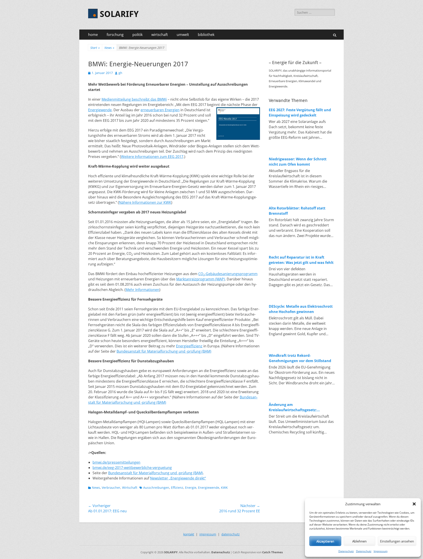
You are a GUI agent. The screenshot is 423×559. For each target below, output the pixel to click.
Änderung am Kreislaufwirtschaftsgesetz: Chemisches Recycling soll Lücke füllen (297, 407)
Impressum (381, 551)
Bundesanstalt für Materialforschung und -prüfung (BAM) (164, 351)
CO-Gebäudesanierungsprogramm (228, 273)
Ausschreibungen (156, 487)
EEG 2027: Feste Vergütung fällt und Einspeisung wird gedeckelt (300, 112)
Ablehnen (359, 541)
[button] (414, 504)
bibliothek (206, 34)
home (93, 34)
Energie (190, 487)
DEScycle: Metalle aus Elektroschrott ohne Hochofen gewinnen (301, 309)
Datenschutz (346, 551)
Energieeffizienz (189, 346)
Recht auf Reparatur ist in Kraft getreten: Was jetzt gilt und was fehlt (301, 260)
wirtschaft (159, 34)
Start (95, 48)
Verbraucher (111, 487)
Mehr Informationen (142, 289)
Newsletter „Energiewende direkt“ (178, 478)
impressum (207, 534)
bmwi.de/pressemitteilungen (116, 462)
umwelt (183, 34)
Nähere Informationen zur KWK (145, 202)
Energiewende (100, 109)
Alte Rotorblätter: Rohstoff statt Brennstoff (297, 211)
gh (120, 73)
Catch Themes (272, 552)
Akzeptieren (325, 541)
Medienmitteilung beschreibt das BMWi (134, 99)
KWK (224, 487)
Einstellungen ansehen (397, 541)
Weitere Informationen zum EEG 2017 (152, 156)
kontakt (188, 534)
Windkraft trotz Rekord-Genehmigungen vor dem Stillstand (300, 358)
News (109, 48)
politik (137, 34)
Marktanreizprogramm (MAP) (200, 279)
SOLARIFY (119, 14)
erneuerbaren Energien (160, 109)
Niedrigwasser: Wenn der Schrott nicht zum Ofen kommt (298, 162)
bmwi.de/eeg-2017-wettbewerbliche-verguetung (132, 467)
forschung (115, 34)
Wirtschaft (129, 487)
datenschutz (230, 534)
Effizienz (177, 487)
